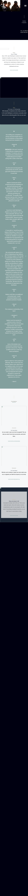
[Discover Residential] (14, 455)
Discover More (14, 70)
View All (14, 402)
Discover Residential (14, 479)
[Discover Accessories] (14, 415)
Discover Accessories (14, 441)
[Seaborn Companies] (10, 6)
